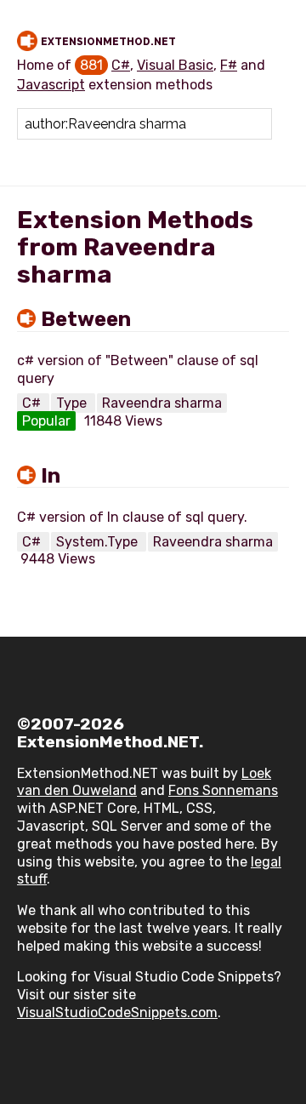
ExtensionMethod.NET (108, 42)
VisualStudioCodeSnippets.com (117, 1012)
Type (73, 403)
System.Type (98, 542)
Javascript (51, 85)
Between (86, 319)
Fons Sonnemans (223, 790)
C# (120, 65)
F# (228, 65)
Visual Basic (175, 65)
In (50, 476)
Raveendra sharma (162, 403)
